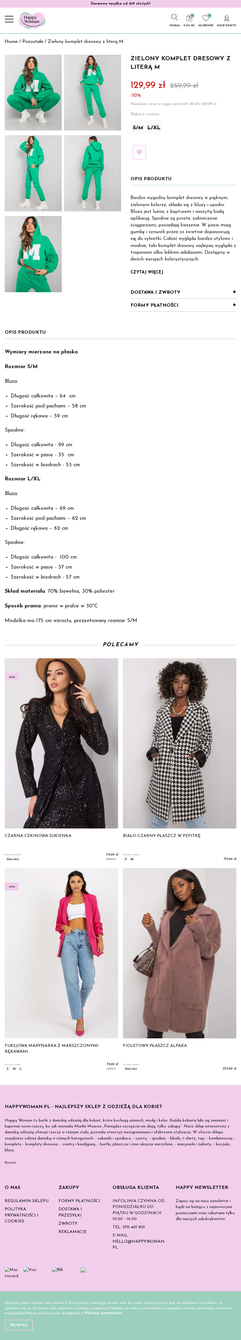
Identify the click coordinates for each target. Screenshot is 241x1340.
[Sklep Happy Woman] (32, 20)
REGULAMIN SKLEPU (26, 1201)
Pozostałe (32, 41)
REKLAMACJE (72, 1232)
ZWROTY (67, 1224)
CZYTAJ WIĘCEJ (146, 272)
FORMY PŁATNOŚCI (79, 1201)
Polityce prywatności (103, 1313)
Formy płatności (154, 305)
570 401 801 (134, 1227)
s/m (138, 128)
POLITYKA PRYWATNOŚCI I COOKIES (22, 1215)
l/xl (153, 128)
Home (11, 41)
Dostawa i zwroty (155, 292)
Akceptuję (19, 1325)
